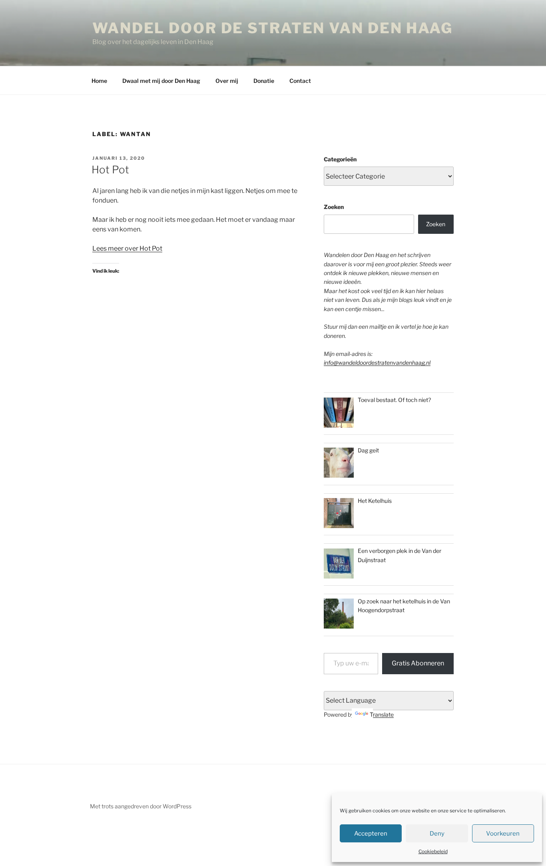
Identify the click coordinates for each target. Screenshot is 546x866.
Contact (300, 80)
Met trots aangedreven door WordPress (140, 806)
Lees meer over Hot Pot (127, 248)
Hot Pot (110, 169)
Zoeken (334, 206)
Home (99, 80)
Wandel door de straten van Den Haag (272, 28)
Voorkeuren (503, 833)
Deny (437, 833)
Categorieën (340, 159)
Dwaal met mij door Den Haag (161, 80)
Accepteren (370, 833)
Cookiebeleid (433, 851)
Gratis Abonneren (418, 663)
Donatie (263, 80)
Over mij (226, 80)
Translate (382, 714)
